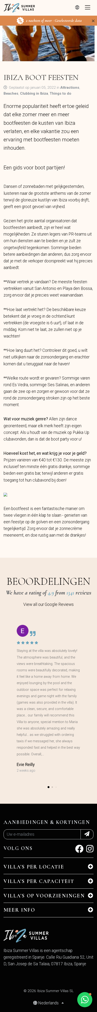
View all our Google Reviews (48, 604)
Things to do (60, 93)
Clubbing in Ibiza (34, 93)
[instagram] (89, 850)
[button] (48, 787)
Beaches (11, 93)
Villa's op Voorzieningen (44, 896)
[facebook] (79, 850)
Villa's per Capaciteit (39, 881)
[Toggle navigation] (87, 8)
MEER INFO (19, 910)
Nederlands (48, 1003)
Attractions (69, 87)
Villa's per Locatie (34, 867)
